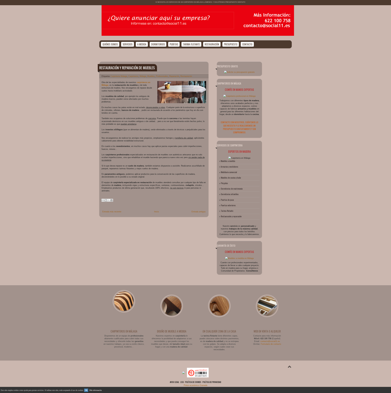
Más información (95, 390)
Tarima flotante (227, 210)
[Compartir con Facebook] (111, 200)
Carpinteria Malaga (119, 76)
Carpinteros (133, 76)
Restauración (186, 76)
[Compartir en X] (108, 200)
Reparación (174, 76)
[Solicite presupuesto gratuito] (239, 72)
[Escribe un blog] (105, 200)
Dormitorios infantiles (230, 194)
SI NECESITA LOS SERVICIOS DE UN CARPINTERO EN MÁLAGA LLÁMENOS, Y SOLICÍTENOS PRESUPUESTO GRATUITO (200, 2)
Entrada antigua (198, 211)
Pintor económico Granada (195, 385)
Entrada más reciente (111, 211)
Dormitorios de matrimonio (232, 188)
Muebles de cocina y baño (231, 177)
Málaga (143, 76)
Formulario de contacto (271, 344)
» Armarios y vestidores (228, 166)
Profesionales (162, 76)
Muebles (151, 76)
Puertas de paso (227, 199)
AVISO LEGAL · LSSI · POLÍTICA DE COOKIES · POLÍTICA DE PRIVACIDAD (195, 382)
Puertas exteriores (228, 205)
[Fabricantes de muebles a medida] (239, 96)
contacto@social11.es (270, 341)
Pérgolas (224, 183)
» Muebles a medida (227, 160)
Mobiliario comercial (229, 172)
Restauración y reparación (231, 216)
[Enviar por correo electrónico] (102, 200)
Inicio (156, 211)
